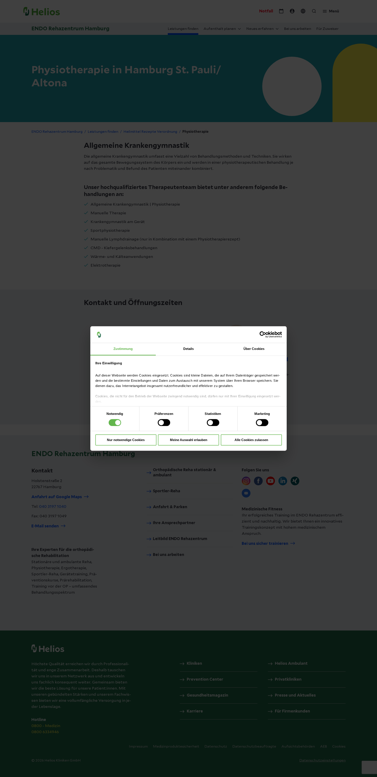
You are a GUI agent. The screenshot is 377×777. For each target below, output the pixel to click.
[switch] (164, 422)
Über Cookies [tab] (253, 349)
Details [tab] (188, 349)
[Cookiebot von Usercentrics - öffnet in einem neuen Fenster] (263, 334)
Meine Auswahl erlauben (188, 440)
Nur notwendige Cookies (126, 440)
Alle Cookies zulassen (251, 440)
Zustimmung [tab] (123, 349)
